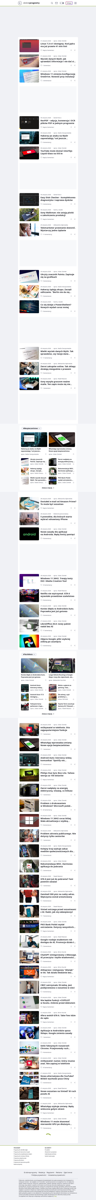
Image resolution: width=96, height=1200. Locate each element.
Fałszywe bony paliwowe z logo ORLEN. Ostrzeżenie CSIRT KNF (37, 705)
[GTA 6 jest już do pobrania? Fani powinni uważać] (29, 881)
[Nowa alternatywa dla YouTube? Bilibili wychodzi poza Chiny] (29, 1078)
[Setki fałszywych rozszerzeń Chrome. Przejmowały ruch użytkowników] (29, 1047)
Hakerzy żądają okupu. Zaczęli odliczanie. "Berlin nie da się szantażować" (56, 292)
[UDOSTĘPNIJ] (74, 50)
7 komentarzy (47, 916)
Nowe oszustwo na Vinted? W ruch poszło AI (58, 1092)
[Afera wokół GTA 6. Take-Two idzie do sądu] (29, 1017)
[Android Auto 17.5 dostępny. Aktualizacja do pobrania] (25, 697)
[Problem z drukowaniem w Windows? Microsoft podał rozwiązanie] (29, 805)
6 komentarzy (47, 142)
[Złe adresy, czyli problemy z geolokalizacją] (53, 697)
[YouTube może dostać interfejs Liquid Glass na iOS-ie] (29, 152)
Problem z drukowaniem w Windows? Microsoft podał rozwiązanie (55, 806)
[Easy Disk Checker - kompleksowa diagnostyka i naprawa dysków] (29, 199)
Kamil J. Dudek (58, 210)
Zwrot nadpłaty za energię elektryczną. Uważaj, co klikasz (65, 460)
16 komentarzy (47, 1067)
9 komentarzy (47, 311)
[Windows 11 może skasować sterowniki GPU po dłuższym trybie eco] (29, 1123)
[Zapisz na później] (71, 50)
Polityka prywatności (39, 1175)
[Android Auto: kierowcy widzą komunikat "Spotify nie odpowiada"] (25, 688)
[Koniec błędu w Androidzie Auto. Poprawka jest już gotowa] (29, 610)
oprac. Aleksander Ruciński (57, 680)
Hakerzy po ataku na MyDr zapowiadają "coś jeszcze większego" (54, 138)
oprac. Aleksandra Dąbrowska (63, 363)
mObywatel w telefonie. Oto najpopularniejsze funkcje (55, 728)
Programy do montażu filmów (21, 1156)
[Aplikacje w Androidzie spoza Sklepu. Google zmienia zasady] (29, 1032)
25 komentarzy (47, 810)
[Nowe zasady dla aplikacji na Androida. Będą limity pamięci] (29, 533)
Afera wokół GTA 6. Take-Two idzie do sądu (58, 1016)
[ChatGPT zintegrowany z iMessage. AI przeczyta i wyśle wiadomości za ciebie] (29, 956)
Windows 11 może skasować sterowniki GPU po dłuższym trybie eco (55, 1124)
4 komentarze (47, 764)
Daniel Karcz (57, 118)
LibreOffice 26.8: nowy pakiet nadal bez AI (55, 625)
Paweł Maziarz (58, 876)
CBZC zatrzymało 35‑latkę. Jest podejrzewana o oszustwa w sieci (57, 986)
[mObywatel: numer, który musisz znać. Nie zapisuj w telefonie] (29, 1063)
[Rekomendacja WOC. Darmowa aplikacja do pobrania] (53, 471)
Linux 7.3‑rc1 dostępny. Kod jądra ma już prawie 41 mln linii (57, 45)
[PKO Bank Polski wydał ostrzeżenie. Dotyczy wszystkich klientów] (53, 480)
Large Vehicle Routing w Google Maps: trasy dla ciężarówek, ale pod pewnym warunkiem (60, 676)
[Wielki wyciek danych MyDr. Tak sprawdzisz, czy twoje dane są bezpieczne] (29, 353)
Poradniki (47, 1150)
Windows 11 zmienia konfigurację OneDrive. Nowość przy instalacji (57, 75)
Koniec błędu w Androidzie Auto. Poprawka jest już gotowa (57, 610)
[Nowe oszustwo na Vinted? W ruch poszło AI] (29, 1093)
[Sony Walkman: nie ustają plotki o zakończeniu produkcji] (29, 214)
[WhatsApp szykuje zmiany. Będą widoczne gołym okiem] (29, 1108)
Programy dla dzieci (19, 1160)
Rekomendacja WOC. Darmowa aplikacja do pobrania (66, 470)
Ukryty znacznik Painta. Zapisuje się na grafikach (57, 275)
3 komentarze (47, 296)
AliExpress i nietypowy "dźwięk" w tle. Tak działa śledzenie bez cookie (57, 972)
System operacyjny (50, 1156)
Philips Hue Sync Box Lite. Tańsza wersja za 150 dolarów (57, 774)
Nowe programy (18, 1164)
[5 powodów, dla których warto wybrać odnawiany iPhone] (29, 518)
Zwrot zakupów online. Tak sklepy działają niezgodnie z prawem (58, 367)
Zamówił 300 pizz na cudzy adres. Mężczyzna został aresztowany (57, 895)
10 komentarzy (47, 585)
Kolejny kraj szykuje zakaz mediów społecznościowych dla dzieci (56, 851)
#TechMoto (28, 654)
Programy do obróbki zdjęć (21, 1150)
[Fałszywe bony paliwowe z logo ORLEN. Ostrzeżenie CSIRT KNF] (25, 706)
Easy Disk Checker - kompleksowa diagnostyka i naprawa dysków (57, 198)
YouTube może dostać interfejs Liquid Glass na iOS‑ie (56, 152)
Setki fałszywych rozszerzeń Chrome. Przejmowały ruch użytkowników (54, 1048)
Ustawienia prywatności (56, 1175)
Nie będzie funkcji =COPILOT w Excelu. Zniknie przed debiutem (57, 1001)
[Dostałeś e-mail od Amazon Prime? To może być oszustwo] (29, 503)
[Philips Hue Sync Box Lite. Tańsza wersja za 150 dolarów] (29, 775)
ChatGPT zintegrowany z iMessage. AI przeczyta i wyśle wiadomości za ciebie (58, 957)
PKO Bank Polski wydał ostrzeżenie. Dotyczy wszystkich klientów (65, 479)
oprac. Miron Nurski (60, 952)
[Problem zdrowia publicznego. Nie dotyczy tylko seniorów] (29, 835)
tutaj (55, 1196)
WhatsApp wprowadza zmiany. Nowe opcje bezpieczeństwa (60, 450)
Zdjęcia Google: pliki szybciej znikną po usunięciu (55, 640)
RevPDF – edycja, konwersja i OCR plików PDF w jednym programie (57, 122)
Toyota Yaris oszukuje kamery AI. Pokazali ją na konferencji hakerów (66, 705)
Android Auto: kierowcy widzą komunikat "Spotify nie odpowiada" (37, 686)
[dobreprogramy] (33, 3)
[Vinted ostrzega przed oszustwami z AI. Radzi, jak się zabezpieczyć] (29, 911)
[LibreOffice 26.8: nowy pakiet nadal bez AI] (29, 625)
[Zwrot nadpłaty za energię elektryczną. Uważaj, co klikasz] (53, 462)
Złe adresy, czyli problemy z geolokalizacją (64, 696)
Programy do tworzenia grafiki (21, 1162)
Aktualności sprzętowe (51, 1152)
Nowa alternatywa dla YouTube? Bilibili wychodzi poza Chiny (57, 1077)
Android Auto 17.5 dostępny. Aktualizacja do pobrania (37, 696)
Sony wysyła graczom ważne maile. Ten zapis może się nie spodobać (55, 384)
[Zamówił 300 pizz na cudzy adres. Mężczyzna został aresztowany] (29, 896)
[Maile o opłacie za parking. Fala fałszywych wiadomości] (53, 688)
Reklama (59, 1172)
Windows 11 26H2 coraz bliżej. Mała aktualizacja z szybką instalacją (55, 821)
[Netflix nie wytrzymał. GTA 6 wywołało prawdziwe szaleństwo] (29, 595)
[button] (75, 3)
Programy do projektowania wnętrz (23, 1154)
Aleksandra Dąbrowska (61, 225)
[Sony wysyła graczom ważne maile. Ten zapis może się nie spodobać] (29, 383)
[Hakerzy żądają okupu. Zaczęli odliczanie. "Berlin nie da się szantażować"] (29, 291)
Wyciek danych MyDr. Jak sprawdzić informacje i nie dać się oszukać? (57, 61)
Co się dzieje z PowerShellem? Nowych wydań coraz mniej (55, 306)
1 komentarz (47, 65)
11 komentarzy (47, 234)
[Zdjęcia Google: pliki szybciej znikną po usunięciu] (29, 641)
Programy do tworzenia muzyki (22, 1152)
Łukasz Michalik (63, 699)
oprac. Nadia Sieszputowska (62, 133)
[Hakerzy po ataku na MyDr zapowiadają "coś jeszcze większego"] (29, 137)
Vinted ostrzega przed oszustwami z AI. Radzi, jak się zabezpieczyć (58, 910)
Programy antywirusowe (20, 1158)
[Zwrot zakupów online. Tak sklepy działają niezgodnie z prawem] (29, 368)
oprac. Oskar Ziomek (60, 41)
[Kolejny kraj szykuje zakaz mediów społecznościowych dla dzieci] (29, 850)
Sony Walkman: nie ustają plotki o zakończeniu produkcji (57, 214)
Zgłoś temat (68, 1172)
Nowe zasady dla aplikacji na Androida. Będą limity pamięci (57, 533)
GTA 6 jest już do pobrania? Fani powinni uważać (56, 880)
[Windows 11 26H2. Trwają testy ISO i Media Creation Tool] (29, 580)
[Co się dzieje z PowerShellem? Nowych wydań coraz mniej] (29, 306)
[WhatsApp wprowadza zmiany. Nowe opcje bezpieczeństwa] (62, 439)
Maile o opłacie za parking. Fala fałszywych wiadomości (64, 686)
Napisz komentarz (48, 50)
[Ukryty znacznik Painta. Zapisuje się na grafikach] (29, 276)
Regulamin (50, 1172)
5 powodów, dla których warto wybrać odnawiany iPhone (56, 518)
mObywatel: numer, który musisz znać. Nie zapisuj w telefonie (57, 1062)
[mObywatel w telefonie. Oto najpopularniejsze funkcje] (29, 729)
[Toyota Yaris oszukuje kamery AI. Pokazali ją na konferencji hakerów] (53, 706)
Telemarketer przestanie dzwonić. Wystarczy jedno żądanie (57, 229)
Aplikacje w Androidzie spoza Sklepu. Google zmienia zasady (56, 1032)
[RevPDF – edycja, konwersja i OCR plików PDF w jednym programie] (29, 122)
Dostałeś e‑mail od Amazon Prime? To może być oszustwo (58, 502)
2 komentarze (47, 80)
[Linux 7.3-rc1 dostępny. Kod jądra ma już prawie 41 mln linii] (29, 45)
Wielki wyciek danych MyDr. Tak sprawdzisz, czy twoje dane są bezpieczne (56, 354)
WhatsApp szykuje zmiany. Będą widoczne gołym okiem (57, 1107)
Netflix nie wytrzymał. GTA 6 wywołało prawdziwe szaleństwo (57, 594)
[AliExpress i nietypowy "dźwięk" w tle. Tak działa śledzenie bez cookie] (29, 972)
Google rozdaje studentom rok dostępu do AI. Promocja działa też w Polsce (58, 942)
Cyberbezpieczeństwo (50, 1154)
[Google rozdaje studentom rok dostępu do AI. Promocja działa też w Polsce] (29, 941)
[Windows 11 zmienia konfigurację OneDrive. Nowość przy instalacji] (29, 76)
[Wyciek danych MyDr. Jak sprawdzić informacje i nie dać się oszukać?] (29, 60)
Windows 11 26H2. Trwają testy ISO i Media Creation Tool (56, 579)
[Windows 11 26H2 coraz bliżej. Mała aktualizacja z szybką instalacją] (29, 820)
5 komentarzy (47, 281)
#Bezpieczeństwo (30, 428)
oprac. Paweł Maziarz (60, 379)
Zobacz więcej (47, 488)
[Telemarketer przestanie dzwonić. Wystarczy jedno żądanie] (29, 229)
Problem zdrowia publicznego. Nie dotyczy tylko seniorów (58, 835)
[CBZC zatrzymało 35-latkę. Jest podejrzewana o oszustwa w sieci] (29, 987)
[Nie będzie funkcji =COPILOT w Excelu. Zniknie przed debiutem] (29, 1002)
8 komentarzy (47, 600)
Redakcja (42, 1172)
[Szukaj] (51, 3)
